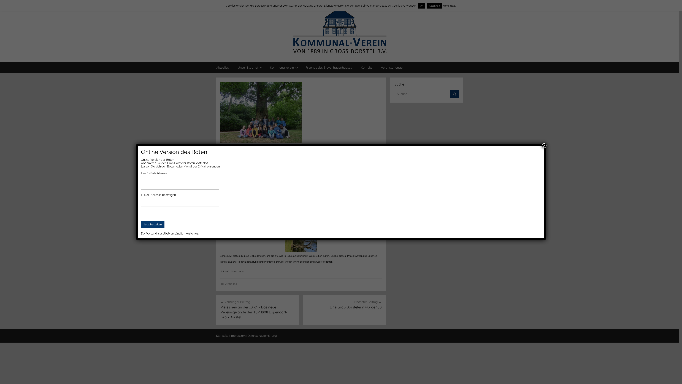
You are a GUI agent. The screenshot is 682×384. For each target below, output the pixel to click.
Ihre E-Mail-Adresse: (154, 173)
